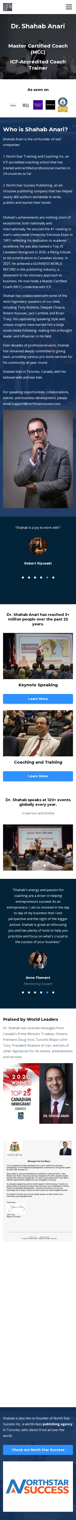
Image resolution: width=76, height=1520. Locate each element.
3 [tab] (35, 578)
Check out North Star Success (38, 1450)
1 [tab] (23, 578)
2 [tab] (29, 578)
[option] (38, 545)
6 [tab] (53, 578)
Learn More (38, 699)
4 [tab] (41, 578)
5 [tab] (47, 578)
